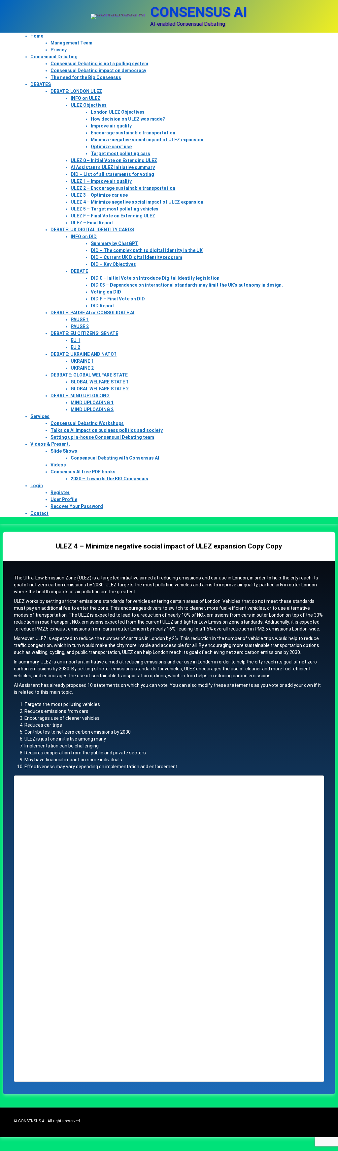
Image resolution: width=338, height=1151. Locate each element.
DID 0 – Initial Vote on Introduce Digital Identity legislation (155, 278)
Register (60, 492)
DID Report (103, 305)
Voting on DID (106, 292)
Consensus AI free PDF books (83, 471)
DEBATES (40, 84)
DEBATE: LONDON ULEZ (76, 91)
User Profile (64, 499)
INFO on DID (84, 236)
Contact (39, 513)
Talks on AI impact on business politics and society (107, 430)
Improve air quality (111, 125)
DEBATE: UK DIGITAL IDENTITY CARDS (92, 229)
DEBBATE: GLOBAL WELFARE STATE (89, 375)
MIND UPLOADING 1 (92, 402)
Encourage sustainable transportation (133, 132)
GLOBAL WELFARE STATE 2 (100, 388)
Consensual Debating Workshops (87, 423)
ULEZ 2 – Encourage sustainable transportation (123, 188)
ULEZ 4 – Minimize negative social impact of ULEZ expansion (137, 202)
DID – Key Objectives (113, 264)
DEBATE (79, 271)
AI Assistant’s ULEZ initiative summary (113, 167)
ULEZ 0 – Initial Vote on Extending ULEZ (114, 160)
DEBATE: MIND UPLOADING (80, 395)
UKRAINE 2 (82, 368)
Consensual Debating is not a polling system (99, 63)
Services (40, 416)
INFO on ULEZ (85, 98)
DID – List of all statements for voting (112, 174)
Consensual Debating (54, 56)
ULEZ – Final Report (92, 222)
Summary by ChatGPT (114, 243)
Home (36, 36)
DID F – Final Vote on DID (118, 298)
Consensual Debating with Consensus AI (115, 458)
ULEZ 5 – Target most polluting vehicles (114, 208)
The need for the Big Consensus (86, 77)
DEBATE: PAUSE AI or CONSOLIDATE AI (92, 312)
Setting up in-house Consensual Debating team (102, 437)
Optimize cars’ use (111, 146)
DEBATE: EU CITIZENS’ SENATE (84, 333)
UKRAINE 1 (82, 361)
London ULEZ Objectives (118, 112)
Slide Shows (64, 451)
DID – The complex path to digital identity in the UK (147, 250)
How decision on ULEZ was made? (128, 119)
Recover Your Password (77, 506)
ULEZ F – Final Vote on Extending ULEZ (113, 215)
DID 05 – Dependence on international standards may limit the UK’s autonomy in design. (187, 285)
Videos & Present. (50, 444)
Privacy (59, 49)
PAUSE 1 (80, 319)
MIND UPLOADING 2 (92, 409)
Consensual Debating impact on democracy (98, 70)
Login (36, 485)
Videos (58, 464)
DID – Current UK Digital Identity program (136, 257)
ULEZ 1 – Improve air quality (101, 181)
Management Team (71, 42)
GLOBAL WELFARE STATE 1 (100, 381)
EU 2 (75, 347)
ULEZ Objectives (89, 105)
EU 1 (75, 340)
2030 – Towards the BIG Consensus (109, 478)
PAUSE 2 (80, 326)
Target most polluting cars (120, 153)
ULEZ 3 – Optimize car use (99, 195)
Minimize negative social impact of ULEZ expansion (147, 139)
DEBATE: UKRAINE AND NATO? (84, 354)
